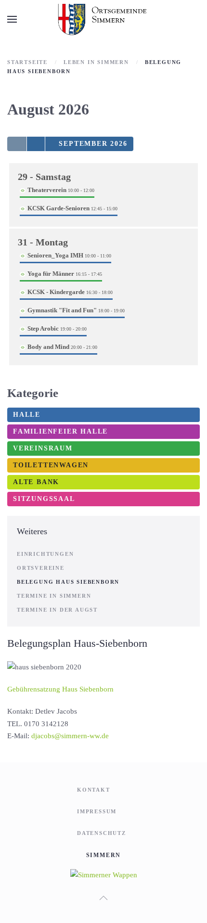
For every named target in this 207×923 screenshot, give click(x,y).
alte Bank (36, 482)
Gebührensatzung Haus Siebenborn (60, 689)
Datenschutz (101, 833)
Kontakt (93, 790)
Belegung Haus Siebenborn (68, 582)
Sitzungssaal (44, 498)
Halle (26, 414)
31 (43, 242)
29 (44, 176)
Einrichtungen (45, 554)
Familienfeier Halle (60, 431)
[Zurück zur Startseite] (103, 19)
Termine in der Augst (57, 610)
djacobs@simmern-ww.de (70, 736)
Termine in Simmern (54, 596)
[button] (12, 19)
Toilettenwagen (51, 465)
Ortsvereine (41, 568)
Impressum (96, 811)
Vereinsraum (43, 448)
